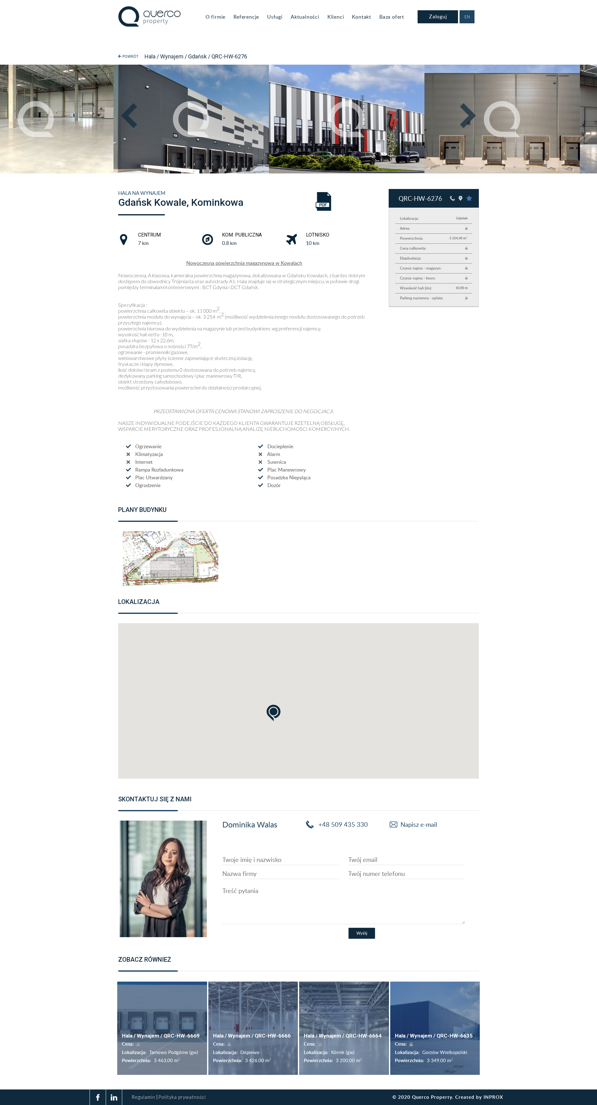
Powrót (130, 56)
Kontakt (361, 16)
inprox (493, 1097)
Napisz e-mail (418, 824)
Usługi (275, 16)
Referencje (246, 16)
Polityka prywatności (182, 1097)
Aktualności (305, 16)
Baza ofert (391, 16)
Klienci (335, 16)
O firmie (215, 16)
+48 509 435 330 (342, 824)
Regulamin (143, 1097)
